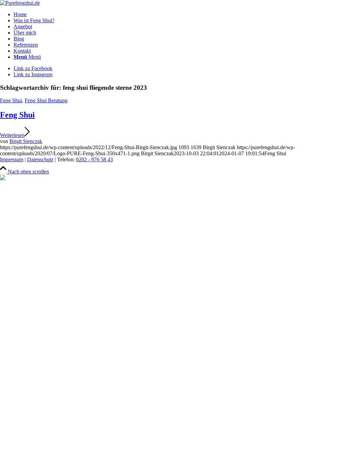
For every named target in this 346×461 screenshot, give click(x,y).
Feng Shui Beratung (46, 100)
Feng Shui (11, 100)
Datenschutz (40, 159)
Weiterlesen (12, 135)
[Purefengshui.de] (20, 3)
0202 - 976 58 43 (94, 159)
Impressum (11, 159)
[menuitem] (180, 14)
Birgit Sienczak (25, 141)
